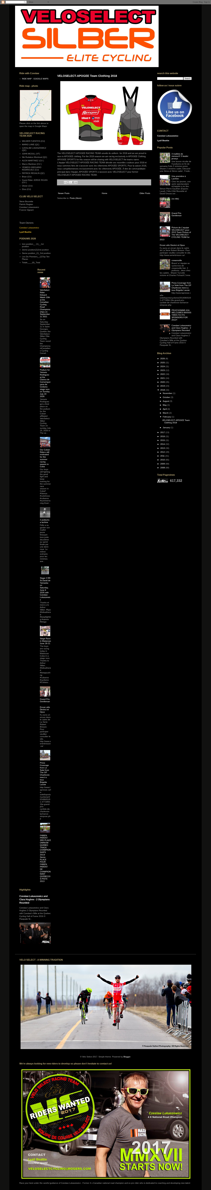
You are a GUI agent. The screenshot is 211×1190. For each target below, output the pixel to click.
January (167, 427)
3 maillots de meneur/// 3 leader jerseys (180, 156)
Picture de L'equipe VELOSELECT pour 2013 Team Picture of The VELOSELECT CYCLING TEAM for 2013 (175, 233)
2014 (162, 444)
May (165, 405)
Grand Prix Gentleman (45, 700)
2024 (162, 366)
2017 (162, 432)
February (167, 417)
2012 (162, 452)
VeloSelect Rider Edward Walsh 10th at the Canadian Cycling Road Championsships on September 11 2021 (45, 303)
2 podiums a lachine (44, 521)
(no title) (175, 199)
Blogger (126, 1057)
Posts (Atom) (76, 198)
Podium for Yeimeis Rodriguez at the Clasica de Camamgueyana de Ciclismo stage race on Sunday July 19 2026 (45, 383)
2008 (162, 467)
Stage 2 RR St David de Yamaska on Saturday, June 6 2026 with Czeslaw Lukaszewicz (45, 589)
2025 (162, 362)
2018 (162, 390)
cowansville (177, 260)
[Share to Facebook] (73, 182)
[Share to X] (70, 182)
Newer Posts (63, 193)
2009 (162, 464)
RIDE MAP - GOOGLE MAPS (35, 79)
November (168, 393)
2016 (162, 436)
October (167, 397)
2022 (162, 374)
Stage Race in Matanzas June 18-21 (45, 641)
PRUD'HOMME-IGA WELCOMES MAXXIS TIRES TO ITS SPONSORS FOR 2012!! (181, 315)
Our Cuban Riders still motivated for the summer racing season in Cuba (45, 458)
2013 (162, 448)
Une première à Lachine (179, 177)
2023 (162, 370)
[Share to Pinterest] (76, 182)
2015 (162, 440)
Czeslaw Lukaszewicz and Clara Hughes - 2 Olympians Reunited (34, 899)
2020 (162, 382)
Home (104, 193)
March (166, 413)
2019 (162, 386)
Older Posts (145, 193)
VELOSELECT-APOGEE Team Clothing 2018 (87, 75)
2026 (162, 358)
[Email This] (65, 182)
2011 (162, 456)
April (165, 409)
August (166, 401)
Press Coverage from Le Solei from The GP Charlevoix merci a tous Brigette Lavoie (45, 774)
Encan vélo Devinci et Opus (45, 709)
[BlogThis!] (67, 182)
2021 (162, 378)
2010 (162, 460)
